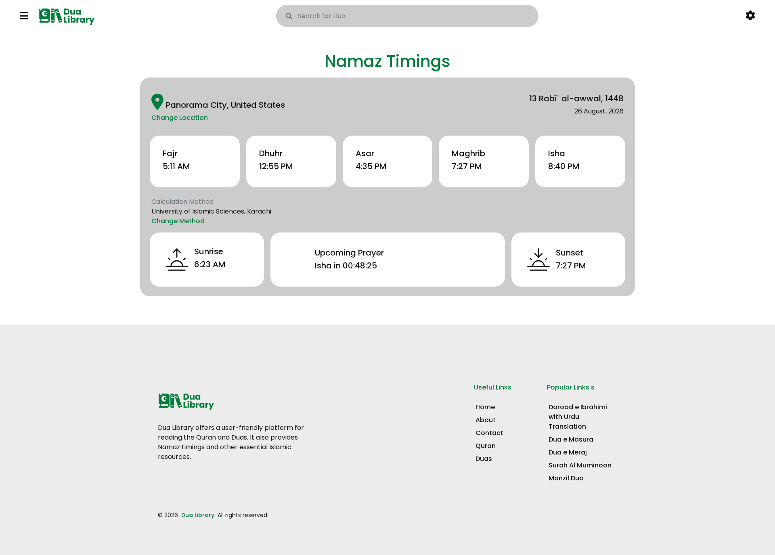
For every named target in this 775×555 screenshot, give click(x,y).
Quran (485, 445)
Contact (489, 433)
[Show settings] (750, 16)
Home (485, 407)
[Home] (68, 16)
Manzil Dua (566, 478)
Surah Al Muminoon (580, 465)
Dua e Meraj (568, 452)
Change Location (179, 117)
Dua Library (198, 515)
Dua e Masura (571, 439)
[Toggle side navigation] (24, 16)
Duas (483, 458)
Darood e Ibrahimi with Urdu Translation (578, 416)
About (485, 420)
